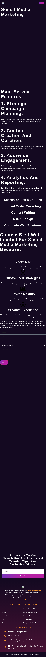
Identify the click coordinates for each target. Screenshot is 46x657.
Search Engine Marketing (23, 199)
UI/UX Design (23, 219)
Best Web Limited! (34, 590)
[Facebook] (19, 599)
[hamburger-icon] (41, 3)
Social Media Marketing (23, 206)
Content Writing (23, 212)
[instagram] (22, 599)
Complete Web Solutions (23, 225)
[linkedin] (26, 599)
